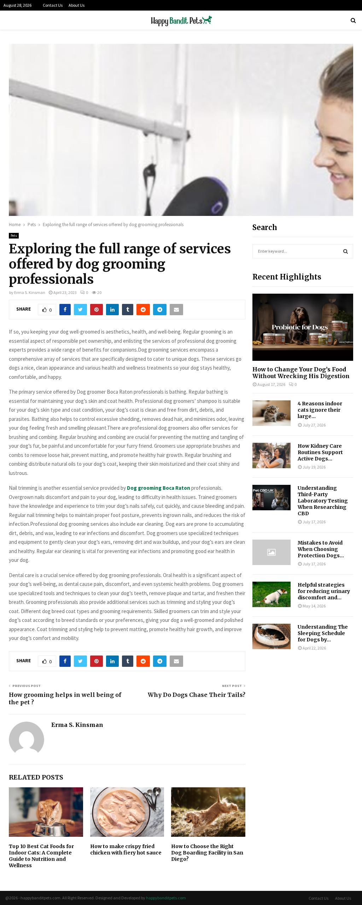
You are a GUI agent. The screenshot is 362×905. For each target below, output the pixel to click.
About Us (76, 5)
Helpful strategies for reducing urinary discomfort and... (324, 591)
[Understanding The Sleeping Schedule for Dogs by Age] (271, 636)
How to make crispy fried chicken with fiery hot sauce (126, 849)
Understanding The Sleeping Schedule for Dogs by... (323, 633)
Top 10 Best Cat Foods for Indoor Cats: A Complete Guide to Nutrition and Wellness (41, 856)
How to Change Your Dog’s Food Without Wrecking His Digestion (301, 373)
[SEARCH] (345, 251)
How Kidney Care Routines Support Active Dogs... (320, 452)
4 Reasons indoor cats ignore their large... (320, 409)
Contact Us (53, 5)
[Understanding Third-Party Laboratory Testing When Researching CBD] (271, 497)
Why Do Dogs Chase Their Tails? (196, 694)
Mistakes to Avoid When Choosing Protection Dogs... (321, 549)
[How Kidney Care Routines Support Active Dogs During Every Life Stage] (271, 455)
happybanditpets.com (166, 897)
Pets (14, 235)
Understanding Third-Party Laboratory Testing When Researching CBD (323, 501)
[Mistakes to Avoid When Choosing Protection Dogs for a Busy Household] (271, 552)
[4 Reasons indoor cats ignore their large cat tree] (271, 413)
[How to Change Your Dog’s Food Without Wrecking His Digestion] (302, 327)
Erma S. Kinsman (29, 292)
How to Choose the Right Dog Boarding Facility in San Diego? (207, 852)
